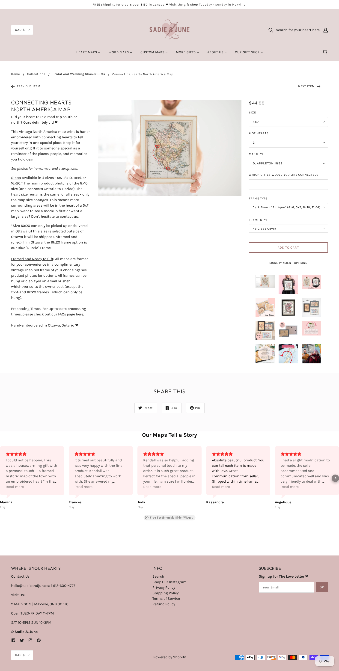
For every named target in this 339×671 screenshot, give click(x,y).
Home (15, 74)
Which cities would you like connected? (283, 174)
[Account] (325, 30)
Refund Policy (163, 604)
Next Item (307, 86)
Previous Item (28, 86)
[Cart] (325, 52)
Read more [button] (15, 486)
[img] (13, 640)
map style (257, 154)
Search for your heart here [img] (296, 30)
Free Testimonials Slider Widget (171, 517)
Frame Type (258, 198)
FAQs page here (70, 314)
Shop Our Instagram (169, 582)
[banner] (169, 29)
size (252, 112)
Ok (322, 587)
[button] (3, 478)
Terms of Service (166, 598)
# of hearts (259, 133)
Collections (36, 74)
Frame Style (259, 220)
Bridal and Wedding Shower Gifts (79, 74)
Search (158, 576)
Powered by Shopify (169, 657)
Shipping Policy (165, 593)
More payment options (288, 262)
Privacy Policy (163, 587)
